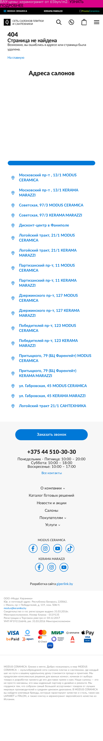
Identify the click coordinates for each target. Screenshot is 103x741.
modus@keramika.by (15, 608)
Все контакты (52, 473)
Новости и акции (51, 503)
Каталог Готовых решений (51, 495)
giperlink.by (64, 584)
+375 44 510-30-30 (51, 452)
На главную (16, 57)
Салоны (51, 510)
